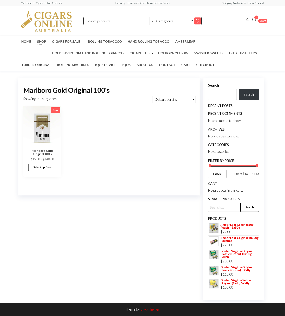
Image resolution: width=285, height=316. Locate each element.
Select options (42, 167)
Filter (217, 174)
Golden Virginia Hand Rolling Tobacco (88, 53)
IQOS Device (105, 65)
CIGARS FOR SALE (66, 41)
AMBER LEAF (185, 41)
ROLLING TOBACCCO (105, 41)
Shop (41, 42)
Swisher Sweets (208, 53)
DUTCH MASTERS (243, 53)
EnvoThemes (150, 309)
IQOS (126, 65)
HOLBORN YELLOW (173, 53)
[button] (259, 21)
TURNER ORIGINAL (36, 65)
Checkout (205, 65)
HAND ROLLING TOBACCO (148, 41)
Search (213, 85)
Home (26, 41)
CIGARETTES (140, 53)
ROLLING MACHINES (73, 65)
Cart (185, 65)
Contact (167, 65)
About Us (144, 65)
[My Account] (247, 20)
